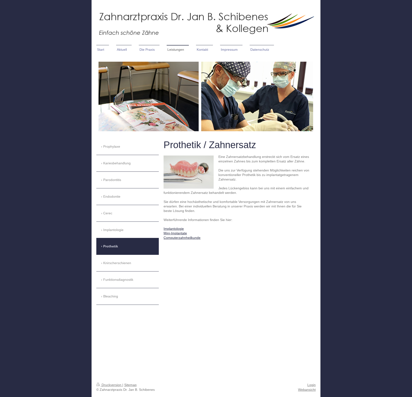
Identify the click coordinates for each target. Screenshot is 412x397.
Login (311, 385)
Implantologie (174, 229)
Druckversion (111, 385)
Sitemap (130, 385)
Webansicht (307, 390)
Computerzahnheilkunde (182, 238)
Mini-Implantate (175, 233)
